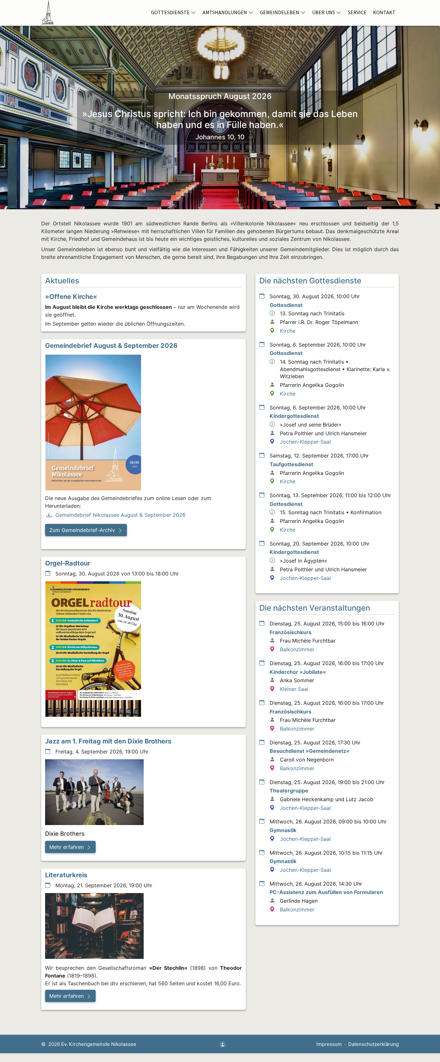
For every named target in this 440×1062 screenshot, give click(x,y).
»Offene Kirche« (71, 296)
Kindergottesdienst (294, 416)
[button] (86, 530)
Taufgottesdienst (291, 464)
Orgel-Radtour (67, 563)
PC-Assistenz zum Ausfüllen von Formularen (326, 892)
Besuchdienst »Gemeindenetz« (309, 751)
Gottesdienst (286, 305)
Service (357, 12)
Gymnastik (283, 830)
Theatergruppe (289, 790)
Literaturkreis (66, 875)
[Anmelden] (222, 1045)
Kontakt (384, 12)
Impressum (329, 1044)
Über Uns (323, 12)
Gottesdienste (170, 12)
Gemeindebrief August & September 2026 (111, 345)
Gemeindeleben (279, 12)
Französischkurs (290, 632)
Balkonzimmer (297, 649)
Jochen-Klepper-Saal (305, 441)
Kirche (287, 331)
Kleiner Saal (294, 689)
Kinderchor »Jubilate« (298, 672)
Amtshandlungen (225, 12)
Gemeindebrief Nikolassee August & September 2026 (120, 515)
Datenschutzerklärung (373, 1044)
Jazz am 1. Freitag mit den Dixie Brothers (108, 741)
